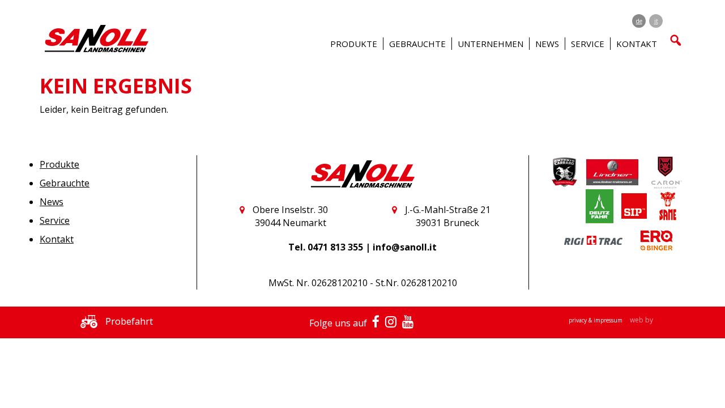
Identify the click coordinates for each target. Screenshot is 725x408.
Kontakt (57, 239)
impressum (609, 320)
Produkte (59, 164)
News (547, 43)
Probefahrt (128, 321)
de (639, 21)
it (656, 21)
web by (641, 320)
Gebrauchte (64, 183)
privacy (578, 320)
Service (55, 220)
